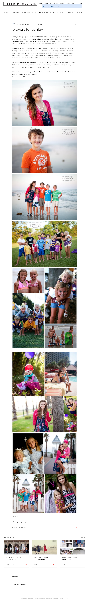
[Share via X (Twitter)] (17, 522)
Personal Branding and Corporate (51, 12)
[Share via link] (26, 522)
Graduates (69, 12)
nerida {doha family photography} (70, 558)
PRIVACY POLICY (63, 598)
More (78, 12)
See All (83, 537)
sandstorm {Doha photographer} (41, 558)
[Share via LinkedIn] (22, 522)
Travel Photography (29, 12)
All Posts (6, 12)
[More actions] (76, 24)
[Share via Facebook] (13, 522)
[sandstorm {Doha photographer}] (44, 547)
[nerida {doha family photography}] (72, 547)
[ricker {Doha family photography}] (16, 547)
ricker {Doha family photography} (13, 558)
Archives (15, 516)
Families (16, 12)
